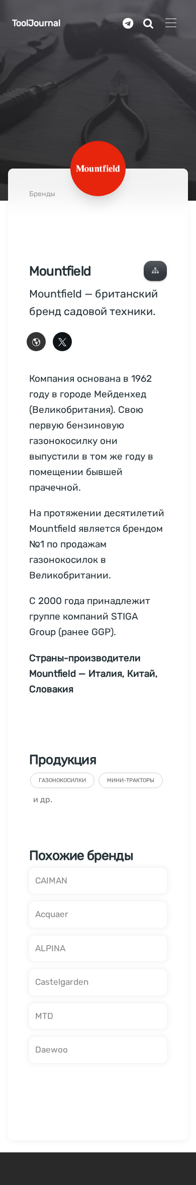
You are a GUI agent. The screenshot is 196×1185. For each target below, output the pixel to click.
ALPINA (50, 948)
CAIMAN (51, 880)
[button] (155, 271)
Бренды (42, 194)
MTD (44, 1016)
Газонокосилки (62, 780)
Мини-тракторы (130, 780)
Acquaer (51, 914)
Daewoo (51, 1050)
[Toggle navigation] (170, 23)
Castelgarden (61, 982)
